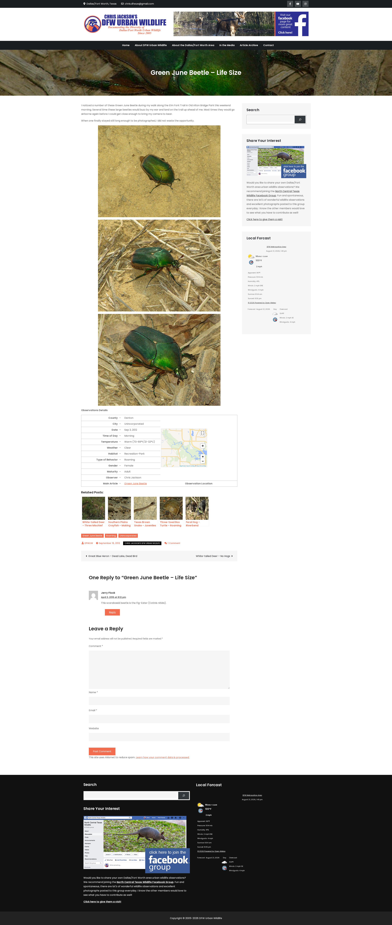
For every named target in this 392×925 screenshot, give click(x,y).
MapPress (182, 466)
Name (93, 692)
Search (253, 110)
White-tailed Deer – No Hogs (213, 556)
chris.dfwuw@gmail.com (139, 4)
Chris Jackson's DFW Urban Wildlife (142, 543)
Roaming (111, 535)
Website (94, 728)
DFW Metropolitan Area (276, 246)
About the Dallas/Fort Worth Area (193, 45)
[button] (202, 456)
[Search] (300, 119)
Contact (268, 45)
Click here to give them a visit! (265, 219)
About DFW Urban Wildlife (151, 45)
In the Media (227, 45)
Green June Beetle (135, 483)
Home (126, 45)
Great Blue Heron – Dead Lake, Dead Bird (112, 556)
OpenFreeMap (190, 466)
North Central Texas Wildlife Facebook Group (145, 882)
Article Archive (249, 45)
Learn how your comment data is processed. (162, 757)
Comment (96, 646)
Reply (112, 612)
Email (93, 710)
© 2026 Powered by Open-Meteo (262, 302)
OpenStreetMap (201, 466)
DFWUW (89, 543)
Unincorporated (128, 535)
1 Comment (174, 543)
